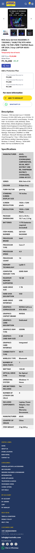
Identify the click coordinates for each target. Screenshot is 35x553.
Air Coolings (6, 469)
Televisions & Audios (8, 481)
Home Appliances (7, 478)
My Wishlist (5, 507)
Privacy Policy (6, 519)
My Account (5, 498)
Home (3, 446)
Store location (6, 451)
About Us (4, 449)
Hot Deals (5, 490)
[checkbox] (4, 75)
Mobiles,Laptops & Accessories (12, 466)
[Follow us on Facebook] (3, 544)
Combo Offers (6, 487)
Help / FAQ (5, 522)
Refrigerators (6, 475)
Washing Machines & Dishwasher (12, 472)
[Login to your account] (32, 4)
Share (7, 66)
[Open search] (26, 4)
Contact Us (5, 457)
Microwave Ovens (7, 484)
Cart (3, 504)
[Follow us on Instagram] (16, 544)
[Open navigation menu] (2, 3)
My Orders (5, 501)
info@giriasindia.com (11, 537)
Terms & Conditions (8, 516)
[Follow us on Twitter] (7, 544)
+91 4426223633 (8, 531)
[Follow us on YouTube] (11, 544)
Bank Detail (5, 454)
